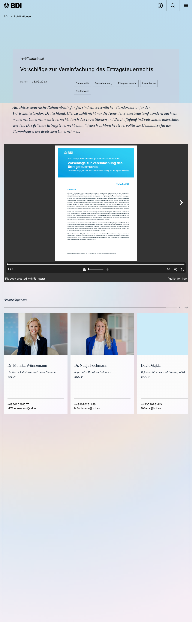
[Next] (186, 307)
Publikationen (22, 16)
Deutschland (82, 91)
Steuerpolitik (82, 83)
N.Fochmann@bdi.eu (87, 408)
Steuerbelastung (103, 83)
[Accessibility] (160, 5)
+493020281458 (85, 404)
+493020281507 (18, 404)
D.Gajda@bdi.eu (151, 408)
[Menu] (185, 5)
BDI (6, 16)
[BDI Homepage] (13, 5)
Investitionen (149, 83)
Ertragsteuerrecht (127, 83)
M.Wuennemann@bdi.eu (22, 408)
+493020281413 (151, 404)
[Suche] (173, 5)
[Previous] (181, 307)
